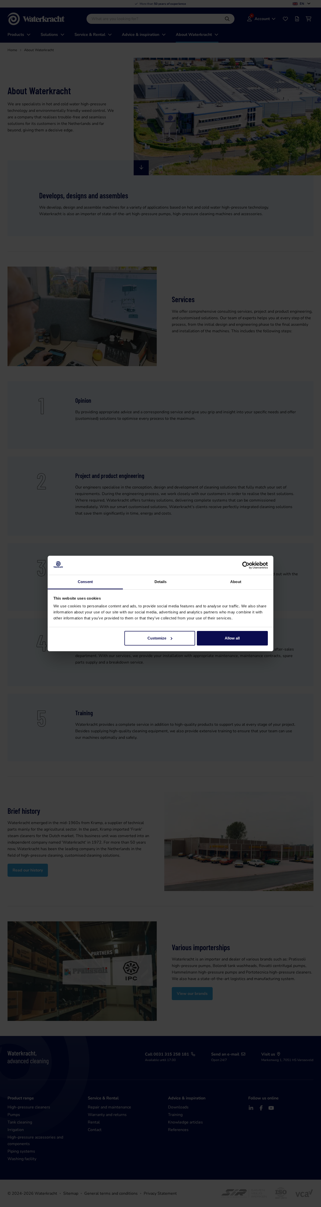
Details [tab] (160, 582)
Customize (156, 638)
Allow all (232, 638)
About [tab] (235, 582)
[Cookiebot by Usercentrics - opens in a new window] (246, 565)
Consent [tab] (85, 582)
